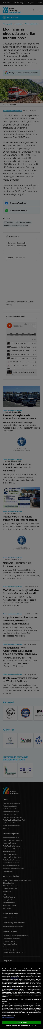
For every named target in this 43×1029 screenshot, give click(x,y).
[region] (21, 995)
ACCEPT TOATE (21, 1022)
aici (13, 989)
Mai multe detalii (15, 977)
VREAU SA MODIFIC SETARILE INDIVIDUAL (21, 1025)
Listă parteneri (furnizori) (8, 1017)
